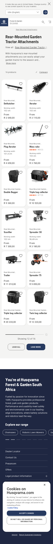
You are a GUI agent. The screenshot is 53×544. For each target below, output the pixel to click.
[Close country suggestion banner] (49, 4)
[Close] (44, 485)
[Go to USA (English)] (45, 12)
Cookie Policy (12, 508)
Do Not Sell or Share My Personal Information (26, 520)
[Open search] (43, 22)
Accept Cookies (26, 513)
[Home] (4, 22)
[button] (21, 84)
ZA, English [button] (14, 23)
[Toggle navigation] (49, 22)
